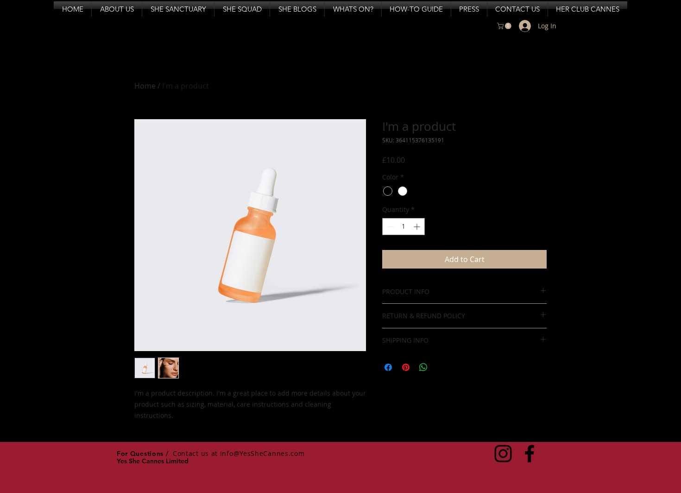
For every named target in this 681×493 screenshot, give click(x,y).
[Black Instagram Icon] (503, 453)
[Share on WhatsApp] (423, 367)
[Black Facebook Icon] (529, 453)
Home (145, 86)
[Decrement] (389, 226)
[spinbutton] (403, 226)
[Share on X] (441, 367)
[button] (505, 26)
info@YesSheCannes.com (262, 453)
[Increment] (417, 226)
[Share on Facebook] (388, 367)
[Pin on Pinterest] (405, 367)
